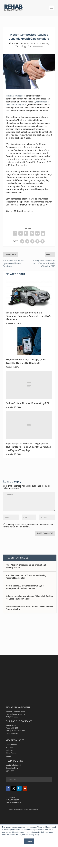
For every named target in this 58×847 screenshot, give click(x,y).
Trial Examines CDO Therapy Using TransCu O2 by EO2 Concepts (26, 361)
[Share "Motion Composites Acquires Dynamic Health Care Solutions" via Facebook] (15, 233)
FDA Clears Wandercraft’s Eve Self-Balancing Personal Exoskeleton (26, 576)
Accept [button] (29, 841)
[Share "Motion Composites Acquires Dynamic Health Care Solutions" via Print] (43, 233)
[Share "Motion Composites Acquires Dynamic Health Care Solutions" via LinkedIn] (26, 233)
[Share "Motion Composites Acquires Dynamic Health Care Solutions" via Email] (37, 233)
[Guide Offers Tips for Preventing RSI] (29, 385)
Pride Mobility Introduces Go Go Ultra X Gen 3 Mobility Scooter (26, 566)
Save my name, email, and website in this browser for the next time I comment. (28, 525)
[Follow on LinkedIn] (19, 788)
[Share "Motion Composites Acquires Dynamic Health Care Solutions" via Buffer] (32, 233)
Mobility (45, 43)
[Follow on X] (13, 788)
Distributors (35, 43)
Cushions (24, 43)
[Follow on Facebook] (8, 788)
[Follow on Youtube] (25, 788)
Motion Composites (15, 96)
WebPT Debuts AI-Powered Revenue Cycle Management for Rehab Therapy (25, 587)
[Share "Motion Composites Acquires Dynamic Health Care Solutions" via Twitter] (20, 233)
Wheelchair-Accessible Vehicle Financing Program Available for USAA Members (28, 316)
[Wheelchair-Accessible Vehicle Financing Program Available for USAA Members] (29, 294)
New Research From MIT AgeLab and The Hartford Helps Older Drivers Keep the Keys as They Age (29, 447)
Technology (20, 46)
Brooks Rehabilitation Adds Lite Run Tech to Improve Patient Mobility (29, 607)
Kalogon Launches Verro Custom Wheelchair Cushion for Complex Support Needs (29, 597)
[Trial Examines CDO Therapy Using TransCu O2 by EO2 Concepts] (29, 341)
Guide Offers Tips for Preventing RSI (27, 403)
